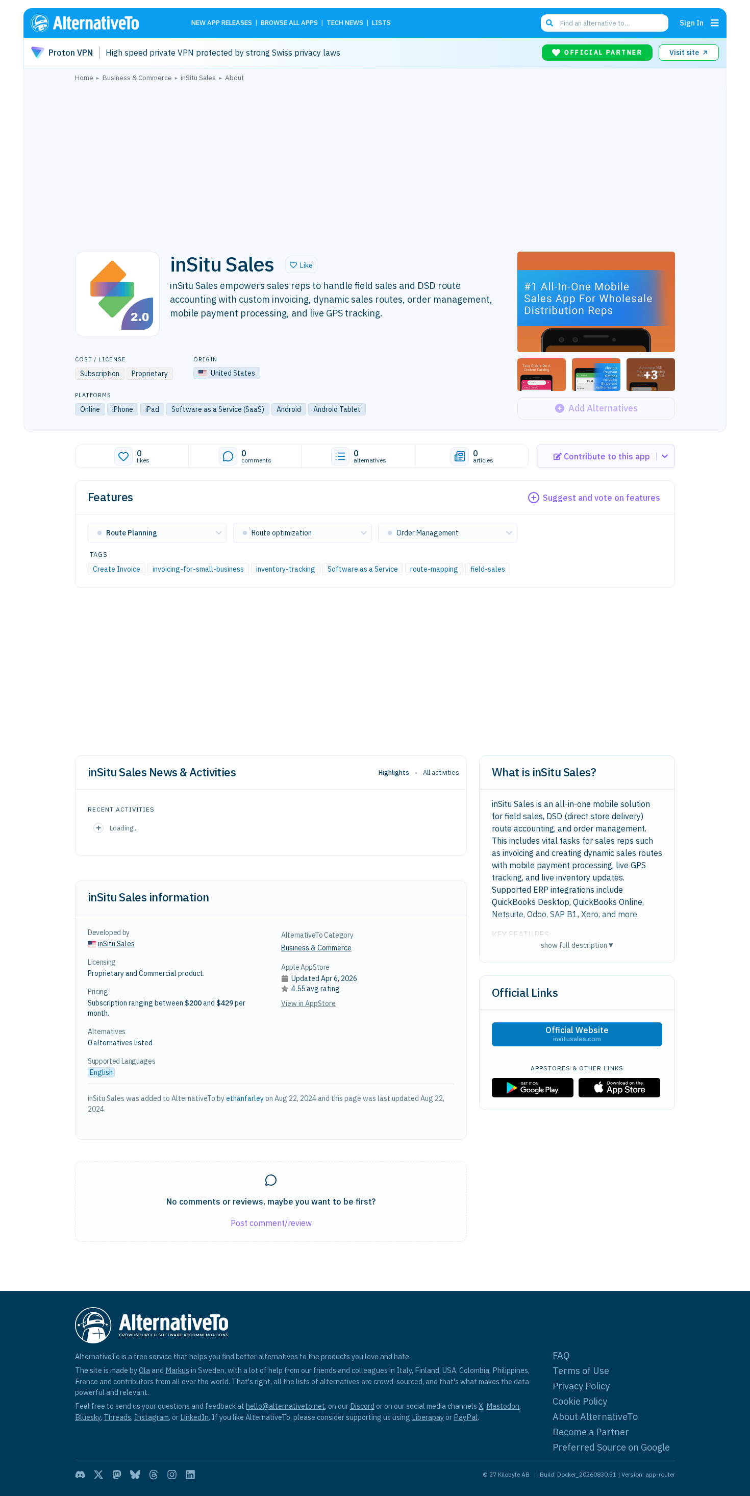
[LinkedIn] (190, 1474)
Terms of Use (581, 1371)
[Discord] (80, 1474)
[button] (301, 265)
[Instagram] (172, 1474)
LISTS (381, 23)
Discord (362, 1406)
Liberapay (428, 1417)
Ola (144, 1370)
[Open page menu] (714, 23)
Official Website (577, 1034)
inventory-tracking (285, 569)
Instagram (151, 1417)
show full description (577, 945)
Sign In (692, 23)
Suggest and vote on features (601, 498)
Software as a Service (363, 569)
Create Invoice (116, 569)
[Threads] (153, 1474)
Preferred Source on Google (611, 1447)
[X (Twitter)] (98, 1474)
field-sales (487, 569)
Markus (177, 1370)
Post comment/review (271, 1223)
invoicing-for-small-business (198, 569)
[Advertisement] (375, 163)
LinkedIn (194, 1417)
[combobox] (604, 23)
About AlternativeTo (595, 1417)
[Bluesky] (135, 1474)
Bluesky (88, 1417)
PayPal (466, 1417)
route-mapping (434, 569)
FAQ (561, 1355)
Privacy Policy (581, 1386)
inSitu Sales (116, 943)
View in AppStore (308, 1003)
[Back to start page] (99, 23)
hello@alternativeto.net (285, 1406)
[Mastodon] (117, 1474)
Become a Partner (591, 1432)
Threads (117, 1417)
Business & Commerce (316, 947)
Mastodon (502, 1406)
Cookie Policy (580, 1401)
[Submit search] (549, 23)
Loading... (124, 827)
